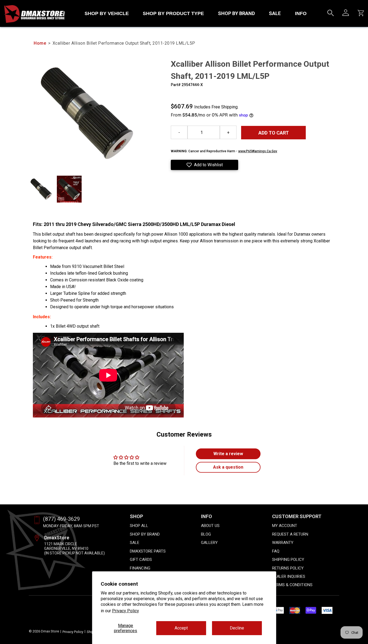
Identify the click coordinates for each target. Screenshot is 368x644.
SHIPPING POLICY (288, 559)
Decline (237, 628)
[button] (204, 165)
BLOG (206, 534)
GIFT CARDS (141, 559)
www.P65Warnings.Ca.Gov (257, 151)
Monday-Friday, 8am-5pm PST (71, 526)
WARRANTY (282, 542)
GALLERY (209, 542)
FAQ (275, 551)
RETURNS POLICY (288, 568)
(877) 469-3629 (61, 519)
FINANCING (140, 568)
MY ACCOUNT (284, 525)
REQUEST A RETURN (290, 534)
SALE (275, 13)
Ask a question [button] (228, 467)
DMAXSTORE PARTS (148, 551)
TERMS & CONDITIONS (292, 584)
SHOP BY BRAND (236, 13)
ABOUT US (210, 525)
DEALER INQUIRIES (288, 576)
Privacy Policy (125, 610)
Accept (181, 628)
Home (40, 43)
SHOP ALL (139, 525)
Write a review (228, 453)
